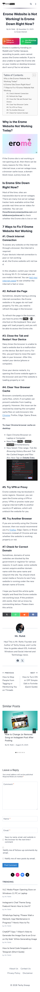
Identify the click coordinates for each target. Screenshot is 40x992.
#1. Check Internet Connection (17, 93)
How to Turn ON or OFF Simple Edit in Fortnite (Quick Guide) (30, 680)
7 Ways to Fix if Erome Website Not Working (19, 89)
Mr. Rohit (12, 29)
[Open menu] (36, 4)
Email (6, 830)
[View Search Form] (31, 4)
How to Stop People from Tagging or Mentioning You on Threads (9, 681)
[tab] (15, 752)
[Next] (34, 730)
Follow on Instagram (10, 41)
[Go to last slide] (5, 730)
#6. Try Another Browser (15, 110)
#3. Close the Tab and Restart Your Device (19, 100)
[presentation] (20, 720)
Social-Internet (21, 32)
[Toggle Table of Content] (33, 75)
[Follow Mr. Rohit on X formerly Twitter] (22, 661)
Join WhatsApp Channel (30, 41)
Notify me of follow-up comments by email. (20, 851)
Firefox (12, 529)
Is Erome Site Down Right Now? (17, 84)
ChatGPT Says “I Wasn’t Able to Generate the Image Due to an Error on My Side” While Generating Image (19, 935)
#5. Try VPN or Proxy (14, 107)
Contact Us (26, 968)
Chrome (6, 415)
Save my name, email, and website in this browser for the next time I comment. (20, 839)
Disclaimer (28, 973)
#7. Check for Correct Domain (17, 113)
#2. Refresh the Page (14, 96)
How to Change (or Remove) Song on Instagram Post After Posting (19, 737)
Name (6, 819)
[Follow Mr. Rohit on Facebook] (18, 661)
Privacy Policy (13, 973)
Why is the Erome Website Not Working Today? (17, 80)
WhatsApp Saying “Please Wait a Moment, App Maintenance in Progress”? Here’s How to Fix (18, 919)
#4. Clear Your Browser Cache (17, 104)
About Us (13, 968)
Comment (8, 784)
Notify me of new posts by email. (20, 858)
